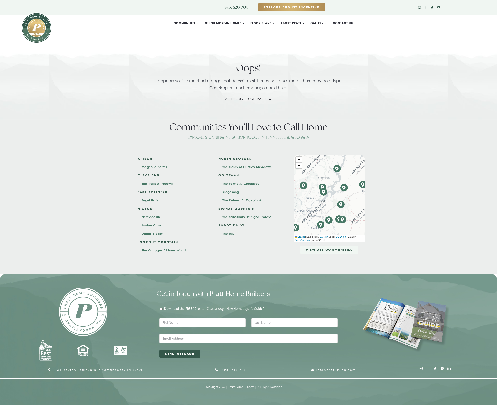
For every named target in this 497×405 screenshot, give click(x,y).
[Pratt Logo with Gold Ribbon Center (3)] (36, 14)
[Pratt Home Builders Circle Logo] (83, 289)
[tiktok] (432, 7)
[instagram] (419, 7)
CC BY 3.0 (341, 236)
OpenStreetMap (303, 240)
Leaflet (301, 236)
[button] (342, 219)
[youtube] (438, 7)
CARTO (324, 236)
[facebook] (426, 7)
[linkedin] (445, 7)
